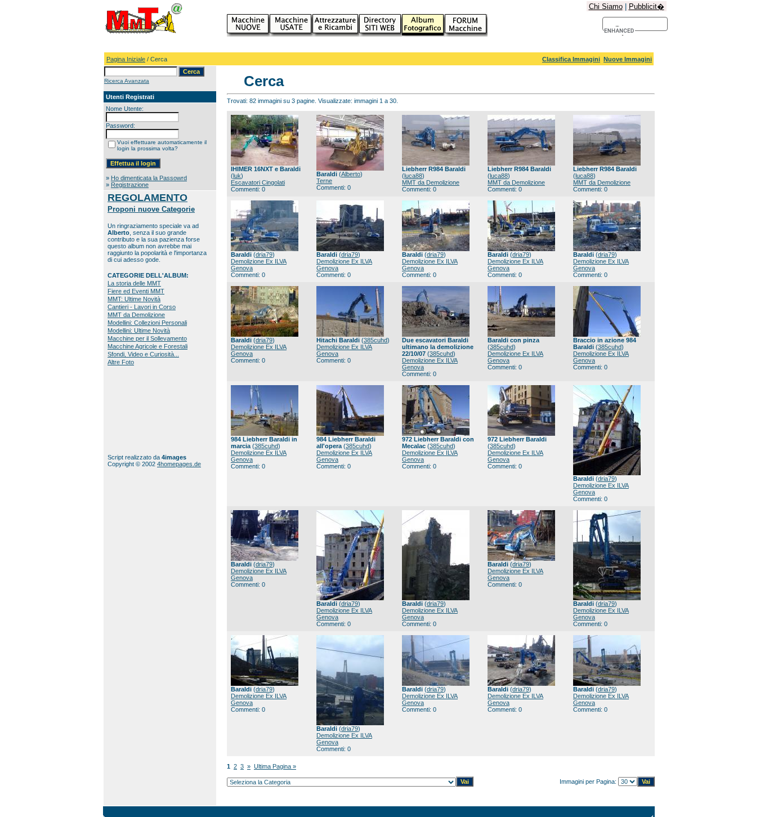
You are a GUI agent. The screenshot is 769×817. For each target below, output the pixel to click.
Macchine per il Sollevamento (147, 338)
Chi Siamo (606, 6)
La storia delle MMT (134, 283)
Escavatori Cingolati (258, 182)
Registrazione (130, 184)
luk (237, 175)
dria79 (264, 254)
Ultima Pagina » (275, 766)
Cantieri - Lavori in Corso (142, 306)
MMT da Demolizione (136, 314)
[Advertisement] (143, 409)
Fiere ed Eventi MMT (136, 291)
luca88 (413, 175)
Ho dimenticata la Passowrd (149, 178)
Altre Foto (121, 362)
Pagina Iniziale (125, 59)
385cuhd (375, 340)
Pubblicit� (646, 6)
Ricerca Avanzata (126, 81)
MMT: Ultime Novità (134, 299)
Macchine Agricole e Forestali (147, 346)
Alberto (350, 174)
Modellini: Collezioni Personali (147, 322)
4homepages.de (179, 464)
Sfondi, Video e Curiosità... (143, 354)
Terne (324, 180)
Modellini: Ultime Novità (139, 330)
